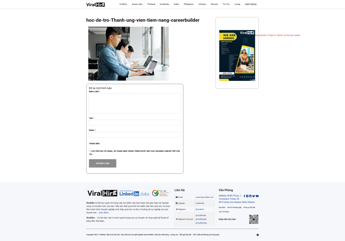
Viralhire (123, 4)
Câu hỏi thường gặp (234, 207)
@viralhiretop (201, 223)
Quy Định (222, 207)
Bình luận (94, 91)
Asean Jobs (137, 4)
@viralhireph (201, 215)
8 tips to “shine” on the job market (284, 35)
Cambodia (164, 4)
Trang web (94, 143)
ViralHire (199, 203)
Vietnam (202, 4)
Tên (91, 118)
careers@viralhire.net (204, 197)
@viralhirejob (201, 219)
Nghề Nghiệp (251, 4)
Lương (237, 4)
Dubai (176, 4)
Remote (214, 4)
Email (92, 130)
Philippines (189, 4)
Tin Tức (226, 4)
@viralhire (200, 209)
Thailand (151, 4)
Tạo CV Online (224, 212)
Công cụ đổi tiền (249, 207)
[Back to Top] (258, 235)
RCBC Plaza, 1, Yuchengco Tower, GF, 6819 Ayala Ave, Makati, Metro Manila (237, 198)
